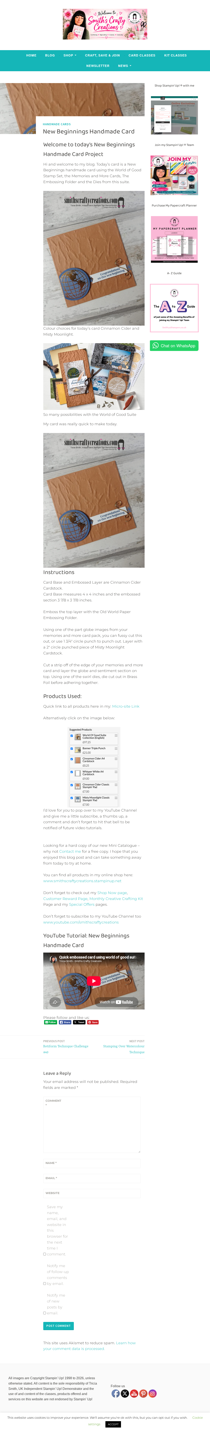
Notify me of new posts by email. (56, 1304)
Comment (53, 1103)
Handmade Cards (57, 124)
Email (51, 1178)
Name (51, 1163)
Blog (50, 55)
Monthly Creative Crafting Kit (116, 898)
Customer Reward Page (65, 898)
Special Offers (82, 904)
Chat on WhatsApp (178, 345)
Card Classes (142, 55)
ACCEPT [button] (113, 1424)
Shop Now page (111, 893)
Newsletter (98, 65)
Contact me (70, 851)
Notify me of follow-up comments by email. (58, 1275)
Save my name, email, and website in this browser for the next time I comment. (57, 1230)
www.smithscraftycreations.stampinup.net (82, 881)
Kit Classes (175, 55)
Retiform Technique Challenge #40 (65, 1046)
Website (52, 1193)
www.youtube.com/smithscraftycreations (81, 922)
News (123, 65)
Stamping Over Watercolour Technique (124, 1046)
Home (31, 55)
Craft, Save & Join (102, 55)
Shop (68, 55)
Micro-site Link (125, 706)
